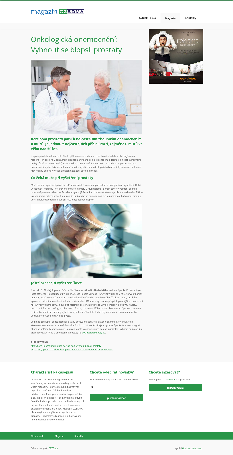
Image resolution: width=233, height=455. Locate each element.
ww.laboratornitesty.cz (93, 332)
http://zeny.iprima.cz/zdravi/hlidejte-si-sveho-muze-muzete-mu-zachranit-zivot (72, 349)
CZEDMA (53, 448)
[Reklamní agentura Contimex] (176, 56)
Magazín (170, 18)
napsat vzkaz (175, 388)
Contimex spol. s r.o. (192, 448)
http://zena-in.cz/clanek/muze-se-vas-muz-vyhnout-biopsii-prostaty (66, 345)
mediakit (170, 379)
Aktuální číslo (147, 18)
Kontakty (190, 18)
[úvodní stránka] (57, 11)
